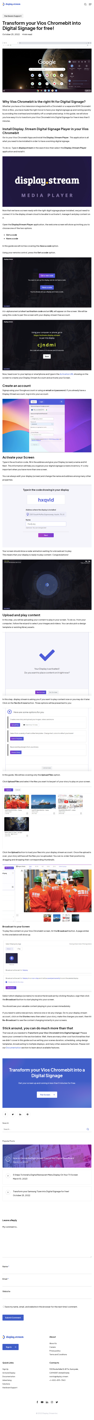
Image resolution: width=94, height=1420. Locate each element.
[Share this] (5, 1114)
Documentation (13, 1047)
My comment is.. (10, 1227)
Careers (52, 1347)
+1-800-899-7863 (57, 1380)
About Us (53, 1343)
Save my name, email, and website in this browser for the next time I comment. (41, 1306)
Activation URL (67, 374)
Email (5, 1279)
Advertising (7, 1380)
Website (6, 1291)
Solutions (6, 1384)
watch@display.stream (58, 1376)
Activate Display (8, 1373)
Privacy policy (54, 1351)
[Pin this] (27, 1114)
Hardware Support (13, 16)
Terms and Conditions (58, 1354)
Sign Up (5, 1369)
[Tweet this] (13, 1114)
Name (5, 1266)
